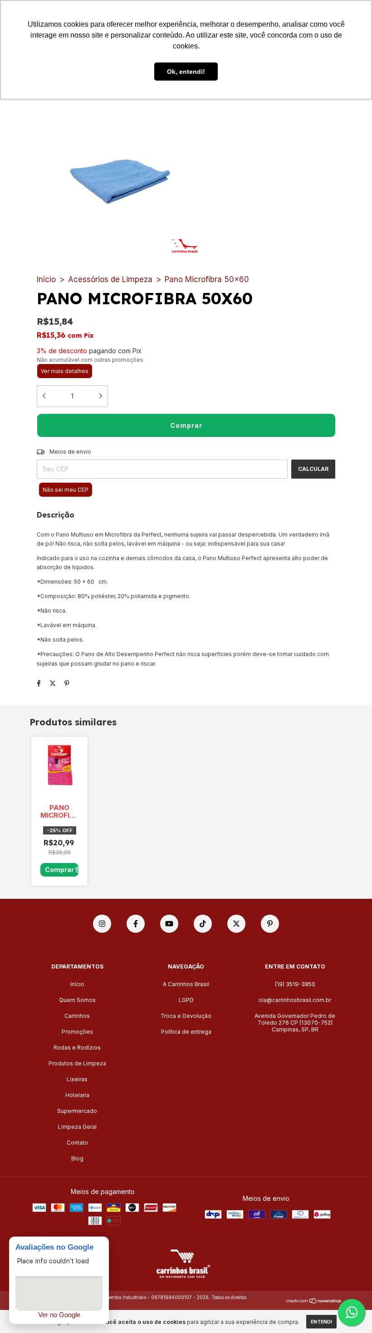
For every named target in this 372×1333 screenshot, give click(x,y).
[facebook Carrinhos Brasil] (136, 924)
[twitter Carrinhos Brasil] (236, 924)
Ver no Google (59, 1315)
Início (46, 279)
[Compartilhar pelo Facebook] (39, 683)
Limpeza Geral (77, 1126)
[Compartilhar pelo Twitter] (52, 683)
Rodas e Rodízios (77, 1047)
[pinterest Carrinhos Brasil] (270, 924)
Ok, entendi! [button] (186, 71)
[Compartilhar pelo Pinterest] (66, 683)
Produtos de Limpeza (77, 1063)
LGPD (186, 1000)
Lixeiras (77, 1079)
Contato (77, 1142)
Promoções (77, 1031)
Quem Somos (77, 1000)
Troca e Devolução (186, 1015)
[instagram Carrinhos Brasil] (102, 924)
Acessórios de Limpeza (110, 279)
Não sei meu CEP (65, 489)
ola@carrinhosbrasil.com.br (295, 1000)
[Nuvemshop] (314, 1301)
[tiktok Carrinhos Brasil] (203, 924)
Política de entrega (186, 1031)
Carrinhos (77, 1015)
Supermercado (77, 1111)
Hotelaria (77, 1095)
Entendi (321, 1321)
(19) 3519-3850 (295, 984)
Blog (77, 1158)
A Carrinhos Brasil (186, 984)
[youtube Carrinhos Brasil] (169, 924)
